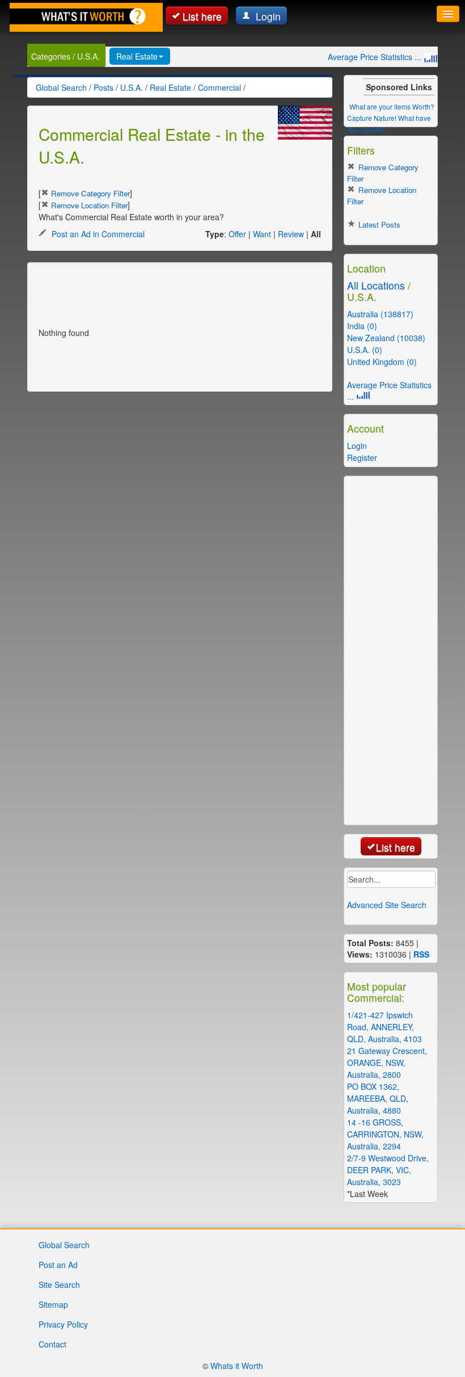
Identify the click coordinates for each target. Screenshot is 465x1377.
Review (291, 234)
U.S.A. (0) (364, 349)
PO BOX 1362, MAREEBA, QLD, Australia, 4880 (377, 1098)
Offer (237, 234)
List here (202, 16)
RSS (421, 954)
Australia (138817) (380, 314)
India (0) (362, 325)
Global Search (64, 1244)
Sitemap (53, 1304)
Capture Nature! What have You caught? (389, 123)
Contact (52, 1344)
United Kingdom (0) (382, 361)
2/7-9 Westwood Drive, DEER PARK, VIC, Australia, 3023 (388, 1169)
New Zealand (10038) (386, 337)
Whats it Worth (236, 1365)
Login (267, 16)
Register (362, 457)
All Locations (376, 285)
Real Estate (137, 56)
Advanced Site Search (386, 904)
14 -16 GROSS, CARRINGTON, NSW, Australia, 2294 (385, 1134)
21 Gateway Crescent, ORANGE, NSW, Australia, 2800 (387, 1062)
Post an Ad (58, 1264)
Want (262, 234)
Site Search (59, 1284)
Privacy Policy (63, 1324)
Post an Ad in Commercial (97, 234)
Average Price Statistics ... (376, 56)
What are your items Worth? (391, 106)
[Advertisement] (171, 291)
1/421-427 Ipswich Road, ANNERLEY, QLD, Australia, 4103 (384, 1026)
